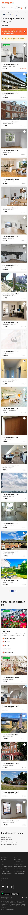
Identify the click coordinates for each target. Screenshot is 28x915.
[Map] (25, 7)
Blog (2, 861)
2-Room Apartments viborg (9, 842)
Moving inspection (18, 861)
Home (2, 12)
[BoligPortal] (8, 2)
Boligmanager (4, 878)
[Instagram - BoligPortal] (12, 887)
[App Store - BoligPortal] (15, 894)
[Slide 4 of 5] (14, 61)
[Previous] (9, 591)
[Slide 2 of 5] (13, 61)
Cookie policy (4, 869)
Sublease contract (18, 864)
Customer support (18, 869)
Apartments (10, 12)
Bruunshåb (5, 25)
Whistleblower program (6, 873)
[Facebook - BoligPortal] (3, 887)
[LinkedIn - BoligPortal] (7, 887)
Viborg (18, 12)
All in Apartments (6, 837)
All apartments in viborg (10, 15)
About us (3, 859)
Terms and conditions (19, 871)
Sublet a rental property (20, 866)
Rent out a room (18, 859)
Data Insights (4, 880)
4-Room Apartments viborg (9, 844)
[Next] (19, 591)
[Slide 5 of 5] (15, 61)
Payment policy (5, 871)
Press (2, 864)
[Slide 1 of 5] (12, 61)
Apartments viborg (6, 839)
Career (2, 876)
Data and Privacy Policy (7, 866)
